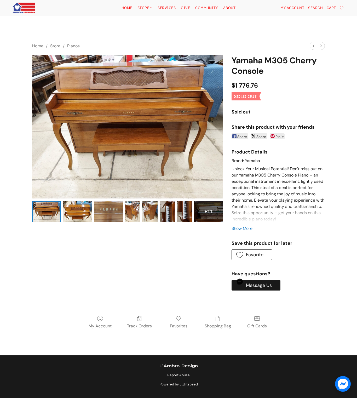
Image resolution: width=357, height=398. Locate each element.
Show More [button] (242, 228)
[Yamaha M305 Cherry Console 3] (132, 211)
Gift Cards (257, 326)
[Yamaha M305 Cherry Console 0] (46, 211)
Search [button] (315, 7)
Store (143, 7)
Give (185, 7)
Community (206, 7)
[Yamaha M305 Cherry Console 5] (167, 211)
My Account (100, 326)
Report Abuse (178, 375)
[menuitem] (313, 46)
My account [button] (292, 7)
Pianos (73, 46)
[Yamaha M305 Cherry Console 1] (77, 211)
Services (167, 7)
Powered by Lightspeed (178, 384)
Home (127, 7)
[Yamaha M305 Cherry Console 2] (108, 211)
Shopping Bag (218, 326)
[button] (24, 8)
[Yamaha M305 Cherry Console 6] (184, 211)
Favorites (178, 326)
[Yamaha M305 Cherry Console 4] (149, 211)
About (229, 7)
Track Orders (139, 326)
